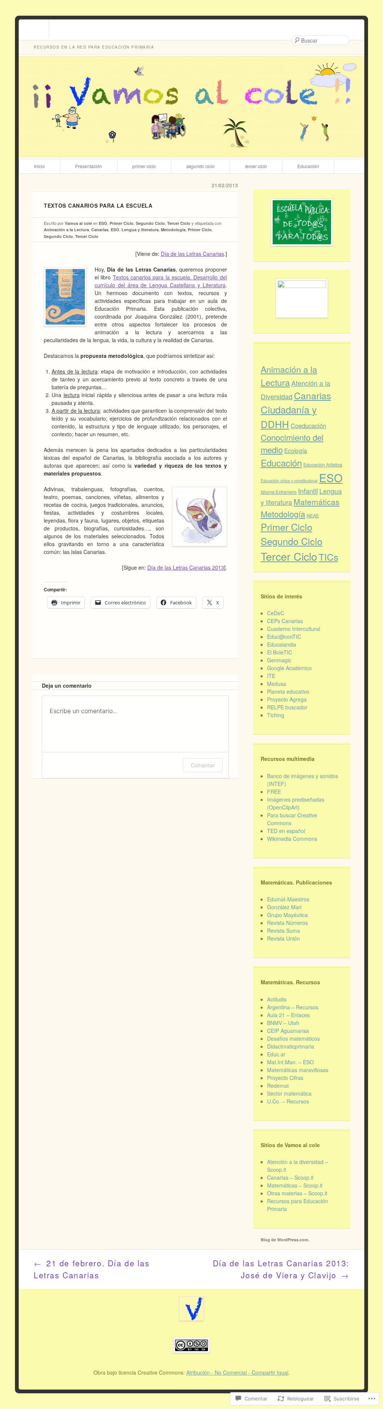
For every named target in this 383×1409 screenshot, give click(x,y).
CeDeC (275, 613)
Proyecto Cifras (285, 1077)
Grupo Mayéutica (287, 915)
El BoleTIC (279, 652)
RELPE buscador (287, 707)
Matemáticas (317, 501)
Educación (308, 166)
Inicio (39, 166)
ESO (103, 223)
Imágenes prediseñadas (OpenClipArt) (295, 803)
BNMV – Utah (283, 1022)
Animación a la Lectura (66, 229)
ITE (271, 675)
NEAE (313, 515)
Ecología (295, 450)
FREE (274, 791)
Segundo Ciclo (200, 166)
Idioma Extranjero (279, 492)
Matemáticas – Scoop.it (294, 1185)
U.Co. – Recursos (288, 1101)
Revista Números (287, 922)
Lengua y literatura (140, 229)
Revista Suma (283, 930)
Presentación (88, 166)
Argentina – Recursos (292, 1007)
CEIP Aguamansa (288, 1030)
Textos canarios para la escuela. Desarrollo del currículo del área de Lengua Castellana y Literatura (161, 281)
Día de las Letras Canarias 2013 (185, 567)
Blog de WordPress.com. (285, 1239)
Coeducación (308, 425)
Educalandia (281, 644)
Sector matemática (289, 1093)
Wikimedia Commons (292, 838)
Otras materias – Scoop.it (297, 1193)
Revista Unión (283, 938)
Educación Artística (322, 464)
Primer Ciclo (144, 166)
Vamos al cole (78, 223)
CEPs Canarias (285, 621)
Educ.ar (276, 1054)
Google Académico (289, 668)
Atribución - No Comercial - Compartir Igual (237, 1372)
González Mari (284, 907)
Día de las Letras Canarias (192, 253)
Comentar (203, 765)
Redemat (278, 1085)
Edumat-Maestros (288, 899)
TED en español (286, 830)
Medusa (276, 683)
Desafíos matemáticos (293, 1038)
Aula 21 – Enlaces (288, 1015)
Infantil (308, 491)
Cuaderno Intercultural (293, 628)
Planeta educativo (288, 691)
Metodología (173, 229)
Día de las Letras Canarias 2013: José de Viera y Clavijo (281, 1269)
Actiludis (277, 999)
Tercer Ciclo (256, 166)
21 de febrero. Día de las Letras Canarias (92, 1269)
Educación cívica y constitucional (289, 480)
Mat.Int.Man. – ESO (290, 1062)
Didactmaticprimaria (290, 1046)
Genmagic (279, 660)
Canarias (99, 229)
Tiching (275, 715)
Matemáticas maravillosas (297, 1070)
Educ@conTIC (284, 636)
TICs (328, 556)
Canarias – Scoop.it (290, 1177)
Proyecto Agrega (287, 699)
